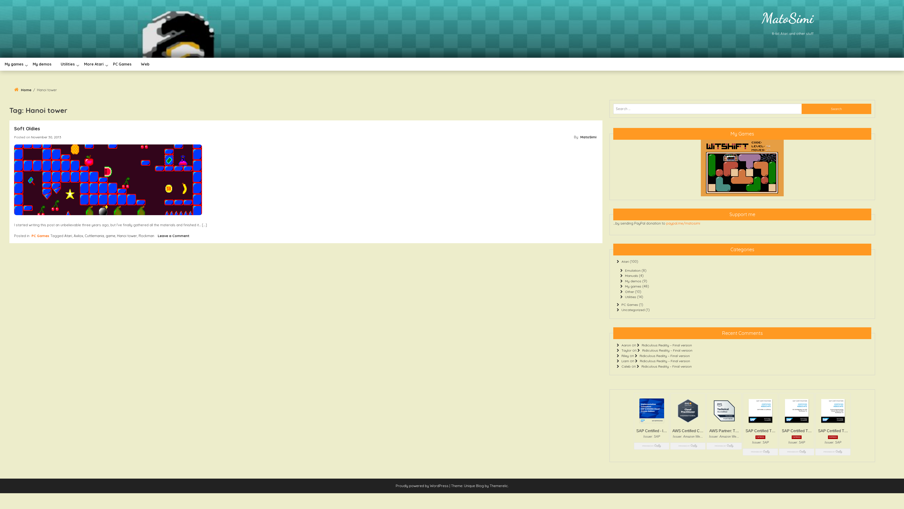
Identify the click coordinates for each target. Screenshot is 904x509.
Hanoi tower (127, 236)
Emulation (633, 270)
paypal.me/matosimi (683, 223)
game (110, 236)
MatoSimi (788, 18)
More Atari (94, 64)
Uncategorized (633, 310)
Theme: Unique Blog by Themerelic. (479, 486)
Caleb (626, 366)
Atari (68, 236)
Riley (625, 356)
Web (145, 64)
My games (14, 64)
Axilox (78, 236)
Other (629, 292)
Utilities (68, 64)
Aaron (626, 345)
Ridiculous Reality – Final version (667, 345)
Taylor (626, 350)
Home (26, 90)
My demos (42, 64)
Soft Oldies (27, 128)
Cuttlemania (94, 236)
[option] (742, 168)
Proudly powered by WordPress (422, 486)
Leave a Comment (173, 236)
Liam (625, 361)
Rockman (146, 236)
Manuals (631, 276)
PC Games (122, 64)
